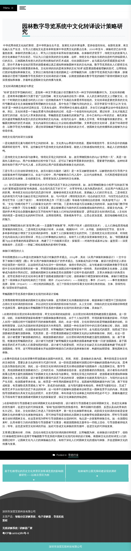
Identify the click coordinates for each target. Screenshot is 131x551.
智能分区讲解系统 (25, 516)
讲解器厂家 (26, 528)
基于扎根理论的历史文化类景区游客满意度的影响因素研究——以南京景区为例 (34, 473)
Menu (6, 7)
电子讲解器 (44, 516)
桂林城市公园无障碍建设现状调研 (97, 471)
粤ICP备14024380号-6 (15, 533)
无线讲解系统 (10, 528)
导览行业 (73, 454)
